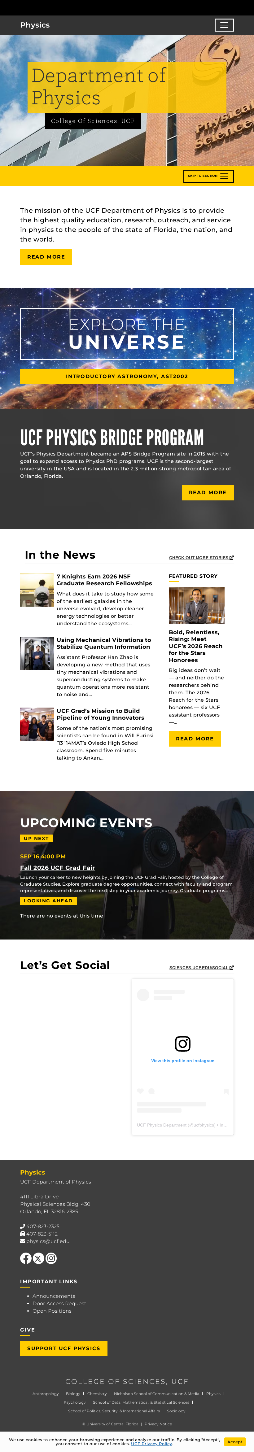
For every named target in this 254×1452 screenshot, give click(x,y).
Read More (46, 257)
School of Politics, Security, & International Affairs (114, 1411)
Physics (213, 1393)
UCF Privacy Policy (151, 1443)
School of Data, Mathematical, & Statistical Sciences (141, 1402)
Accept (235, 1441)
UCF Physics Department (161, 1125)
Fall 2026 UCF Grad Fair (57, 867)
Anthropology (46, 1393)
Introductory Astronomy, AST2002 (127, 376)
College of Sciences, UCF (93, 121)
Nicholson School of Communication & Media (156, 1393)
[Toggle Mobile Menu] (247, 7)
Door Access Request (59, 1303)
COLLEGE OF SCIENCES (115, 1381)
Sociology (176, 1411)
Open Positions (52, 1311)
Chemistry (97, 1393)
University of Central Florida (112, 1424)
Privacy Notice (158, 1424)
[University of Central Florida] (46, 7)
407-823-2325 (42, 1226)
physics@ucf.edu (48, 1241)
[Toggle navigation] (224, 25)
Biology (73, 1393)
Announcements (54, 1296)
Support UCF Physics (63, 1348)
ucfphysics (204, 1125)
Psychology (75, 1402)
